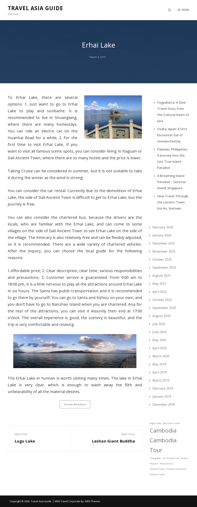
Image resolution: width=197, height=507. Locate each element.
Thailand (154, 463)
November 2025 (163, 251)
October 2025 (162, 259)
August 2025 (161, 275)
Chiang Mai (155, 458)
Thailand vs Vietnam (176, 469)
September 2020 (164, 308)
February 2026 (162, 227)
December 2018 (163, 404)
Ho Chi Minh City (170, 458)
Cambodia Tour (163, 445)
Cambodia (163, 430)
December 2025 (163, 243)
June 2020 (159, 332)
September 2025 (164, 267)
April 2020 (159, 348)
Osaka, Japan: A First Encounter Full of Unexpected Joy (172, 135)
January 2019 (161, 396)
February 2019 (162, 388)
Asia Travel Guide (171, 423)
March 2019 (160, 380)
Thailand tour (166, 463)
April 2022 (159, 292)
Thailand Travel (157, 469)
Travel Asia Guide (35, 8)
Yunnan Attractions (75, 404)
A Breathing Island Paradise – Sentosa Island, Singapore (171, 182)
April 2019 (159, 372)
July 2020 (158, 324)
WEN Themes (92, 501)
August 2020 (161, 316)
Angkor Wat (155, 423)
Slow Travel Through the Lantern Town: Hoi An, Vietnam (172, 202)
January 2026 (161, 235)
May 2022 (159, 284)
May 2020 (159, 340)
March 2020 (160, 356)
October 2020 (162, 300)
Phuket (184, 458)
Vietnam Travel (157, 474)
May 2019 (159, 364)
